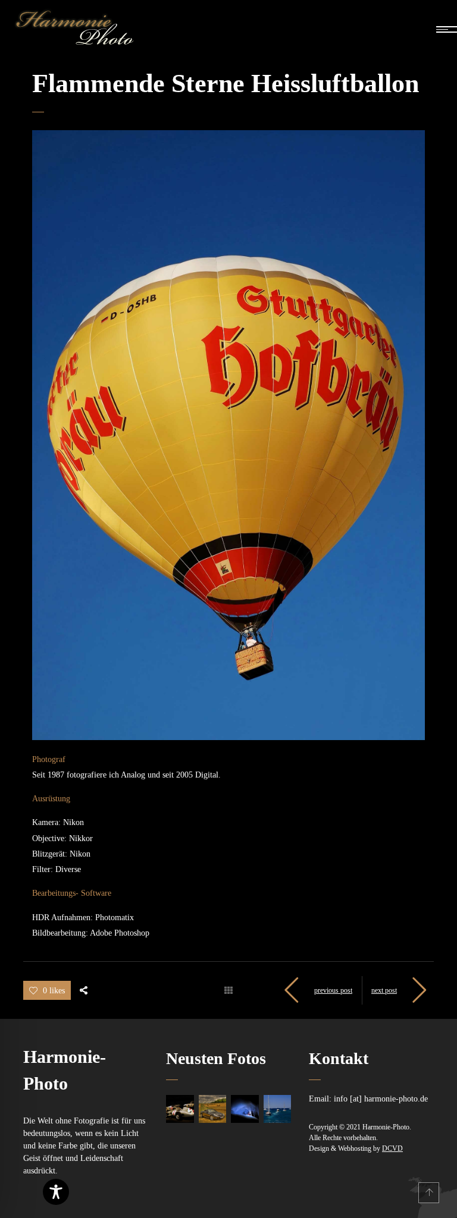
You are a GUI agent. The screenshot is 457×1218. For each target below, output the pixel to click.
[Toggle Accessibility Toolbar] (56, 1192)
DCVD (392, 1148)
